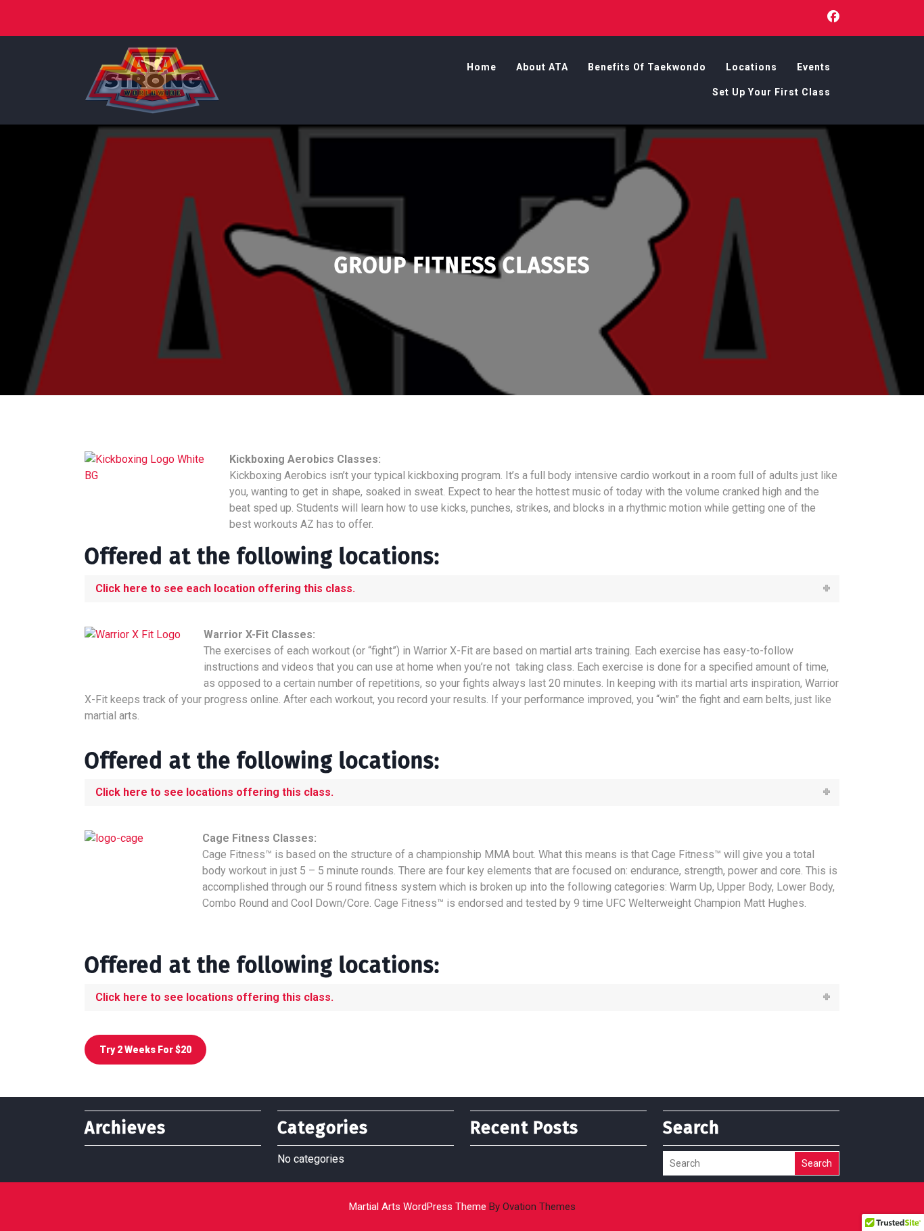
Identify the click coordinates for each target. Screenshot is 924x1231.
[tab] (462, 588)
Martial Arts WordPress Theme (462, 1207)
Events (814, 67)
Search (817, 1163)
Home (481, 67)
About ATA (542, 67)
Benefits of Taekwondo (647, 67)
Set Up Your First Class (771, 92)
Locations (751, 67)
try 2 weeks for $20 (145, 1049)
